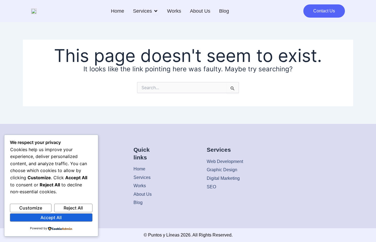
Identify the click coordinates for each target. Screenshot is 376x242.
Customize (30, 208)
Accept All (51, 217)
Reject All (73, 208)
